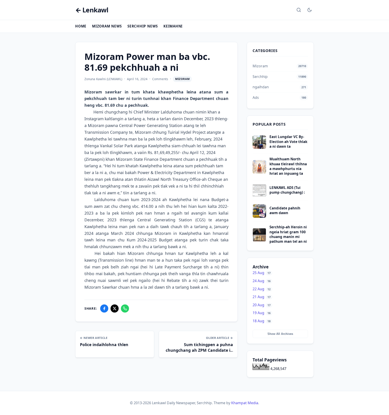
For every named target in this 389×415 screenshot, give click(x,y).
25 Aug (262, 272)
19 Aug (262, 312)
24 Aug (262, 280)
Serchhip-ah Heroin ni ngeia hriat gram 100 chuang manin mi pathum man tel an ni (288, 234)
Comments (160, 79)
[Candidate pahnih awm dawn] (259, 216)
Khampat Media (244, 402)
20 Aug (262, 304)
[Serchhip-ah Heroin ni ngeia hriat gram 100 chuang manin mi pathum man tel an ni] (259, 240)
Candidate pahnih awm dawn (284, 210)
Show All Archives (280, 334)
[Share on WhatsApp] (125, 308)
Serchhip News (142, 26)
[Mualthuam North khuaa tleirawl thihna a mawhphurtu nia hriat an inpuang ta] (259, 172)
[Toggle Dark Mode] (309, 10)
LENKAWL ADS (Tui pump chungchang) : (287, 190)
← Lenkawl (91, 10)
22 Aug (262, 288)
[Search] (298, 10)
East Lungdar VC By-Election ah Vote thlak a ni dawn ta (288, 141)
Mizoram (182, 79)
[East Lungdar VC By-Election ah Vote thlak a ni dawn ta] (259, 147)
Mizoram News (107, 26)
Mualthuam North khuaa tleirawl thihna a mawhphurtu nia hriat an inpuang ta (288, 166)
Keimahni (173, 26)
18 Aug (262, 320)
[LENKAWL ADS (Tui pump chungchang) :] (259, 195)
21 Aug (262, 296)
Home (80, 26)
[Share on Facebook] (104, 308)
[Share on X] (115, 308)
